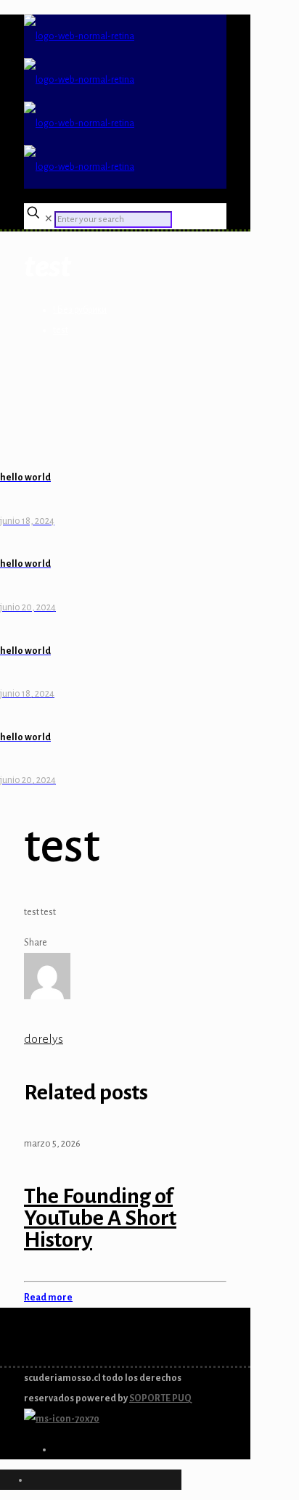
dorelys (43, 1039)
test (60, 330)
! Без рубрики (80, 310)
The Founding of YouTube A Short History (100, 1217)
